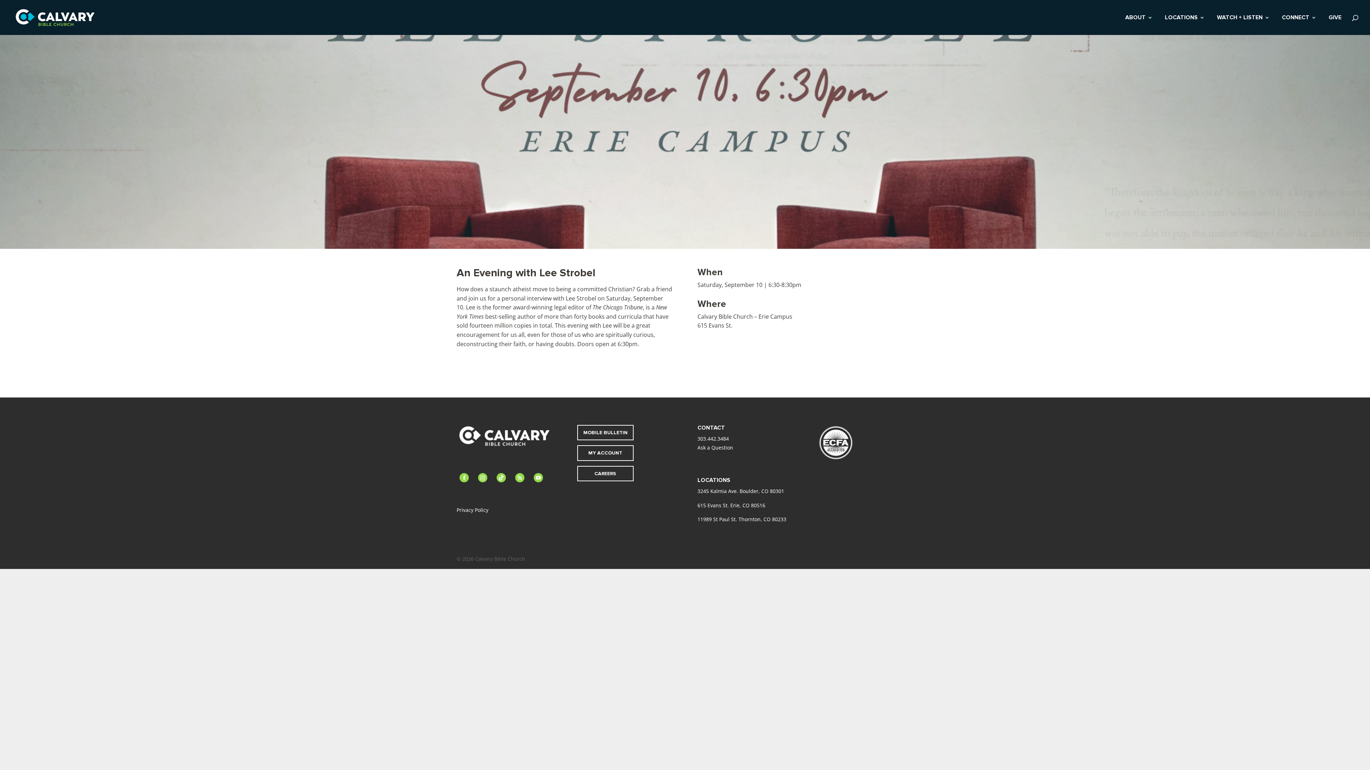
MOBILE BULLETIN (605, 433)
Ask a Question (715, 447)
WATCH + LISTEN (1240, 18)
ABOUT (1135, 18)
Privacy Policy (472, 510)
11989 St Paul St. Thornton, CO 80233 (741, 519)
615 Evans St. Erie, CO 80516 (731, 505)
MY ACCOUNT (605, 453)
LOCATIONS (1181, 18)
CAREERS (605, 474)
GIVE (1335, 18)
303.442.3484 (713, 438)
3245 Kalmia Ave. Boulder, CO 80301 (740, 491)
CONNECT (1295, 18)
